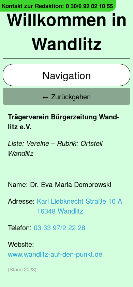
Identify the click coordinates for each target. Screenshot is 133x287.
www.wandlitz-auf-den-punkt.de (55, 254)
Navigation (66, 75)
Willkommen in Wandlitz (66, 31)
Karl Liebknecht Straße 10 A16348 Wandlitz (79, 206)
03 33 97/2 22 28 (59, 227)
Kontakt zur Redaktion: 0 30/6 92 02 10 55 (57, 6)
